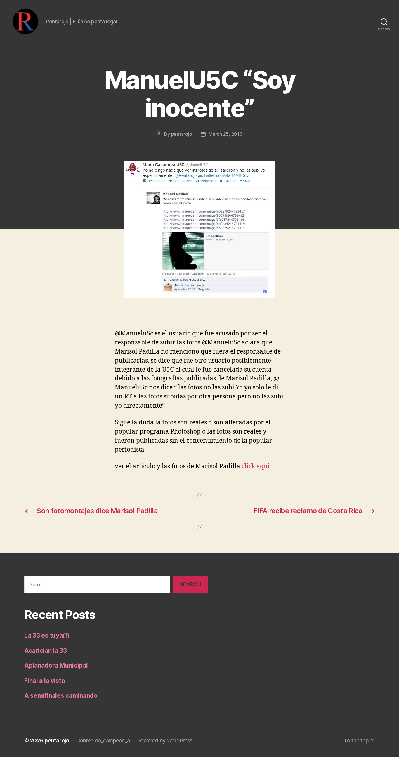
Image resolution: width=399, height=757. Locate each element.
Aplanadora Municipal (56, 665)
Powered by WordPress (165, 740)
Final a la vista (44, 680)
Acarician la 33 (45, 650)
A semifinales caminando (61, 695)
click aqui (255, 466)
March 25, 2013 (225, 134)
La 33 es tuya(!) (47, 635)
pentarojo (181, 134)
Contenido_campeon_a (103, 740)
